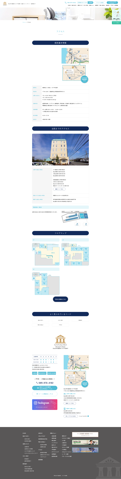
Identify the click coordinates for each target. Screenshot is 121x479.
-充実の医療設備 (28, 469)
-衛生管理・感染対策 (29, 471)
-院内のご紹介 (27, 466)
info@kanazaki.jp (51, 99)
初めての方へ (74, 5)
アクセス (112, 5)
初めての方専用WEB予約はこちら (46, 388)
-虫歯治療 (53, 436)
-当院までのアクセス (45, 454)
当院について (80, 5)
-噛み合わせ (54, 447)
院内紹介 (108, 5)
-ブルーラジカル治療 (66, 456)
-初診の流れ (27, 439)
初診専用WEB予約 (42, 439)
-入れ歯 (63, 440)
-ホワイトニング (55, 452)
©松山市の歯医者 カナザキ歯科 (60, 475)
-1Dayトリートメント (66, 452)
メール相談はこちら (46, 394)
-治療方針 (26, 446)
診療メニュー (91, 5)
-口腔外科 (64, 442)
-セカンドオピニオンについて (31, 453)
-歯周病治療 (54, 456)
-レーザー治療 (65, 454)
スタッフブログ (41, 436)
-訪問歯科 (53, 454)
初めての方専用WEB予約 (113, 2)
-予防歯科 (53, 449)
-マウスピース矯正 (66, 438)
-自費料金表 (43, 447)
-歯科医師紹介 (27, 461)
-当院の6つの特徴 (28, 449)
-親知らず (64, 436)
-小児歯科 (64, 445)
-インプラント (54, 442)
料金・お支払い (102, 5)
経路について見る (59, 189)
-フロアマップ (43, 457)
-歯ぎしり (53, 445)
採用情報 (116, 5)
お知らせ (40, 433)
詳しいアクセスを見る (71, 416)
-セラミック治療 (65, 447)
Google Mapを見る (83, 416)
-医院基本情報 (43, 452)
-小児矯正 (64, 449)
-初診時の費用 (27, 441)
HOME (69, 5)
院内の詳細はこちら (60, 299)
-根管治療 (53, 438)
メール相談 (100, 2)
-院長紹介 (26, 459)
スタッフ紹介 (85, 5)
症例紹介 (97, 5)
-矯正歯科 (53, 440)
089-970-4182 (71, 2)
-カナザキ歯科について (29, 451)
